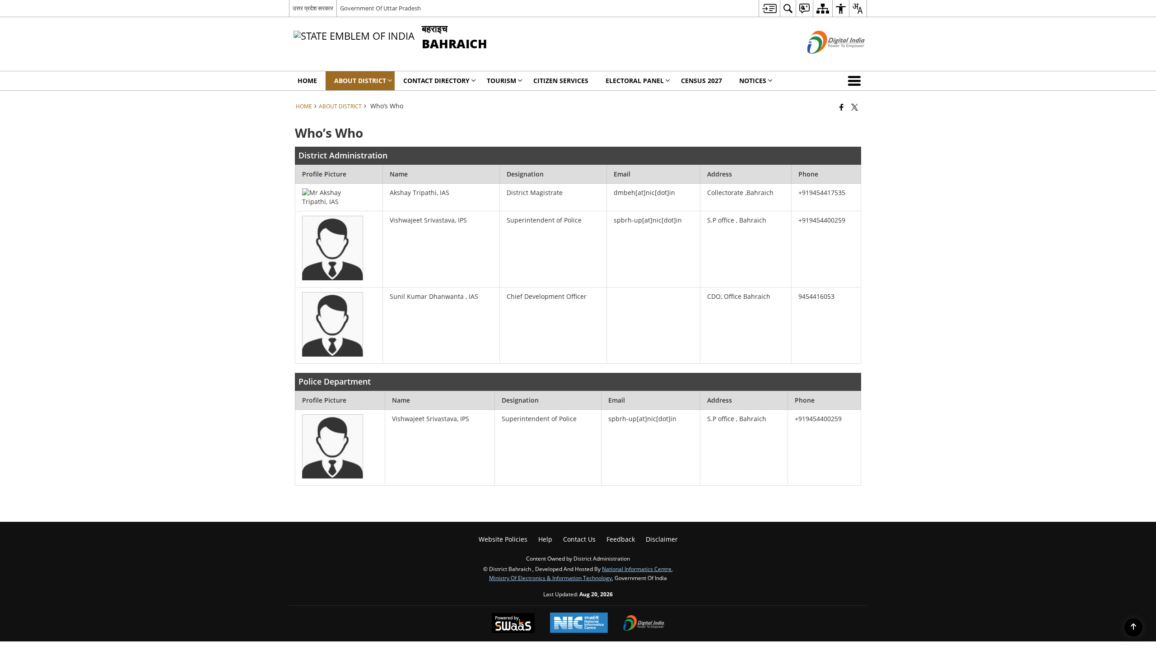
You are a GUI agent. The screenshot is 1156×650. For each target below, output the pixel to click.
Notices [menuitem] (752, 80)
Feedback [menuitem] (620, 539)
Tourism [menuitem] (501, 80)
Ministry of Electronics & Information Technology (550, 577)
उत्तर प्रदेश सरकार (313, 8)
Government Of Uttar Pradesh (380, 8)
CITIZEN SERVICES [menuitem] (560, 80)
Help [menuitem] (545, 539)
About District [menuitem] (360, 80)
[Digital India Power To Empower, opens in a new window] (643, 623)
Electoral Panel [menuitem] (635, 80)
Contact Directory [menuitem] (436, 80)
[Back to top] (1133, 627)
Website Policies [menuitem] (503, 539)
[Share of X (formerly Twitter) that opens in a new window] (854, 107)
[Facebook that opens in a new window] (841, 107)
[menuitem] (769, 8)
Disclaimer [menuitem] (662, 539)
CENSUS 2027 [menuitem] (701, 80)
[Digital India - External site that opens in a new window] (825, 61)
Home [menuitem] (307, 80)
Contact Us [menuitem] (579, 539)
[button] (856, 80)
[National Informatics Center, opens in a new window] (579, 623)
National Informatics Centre (636, 568)
